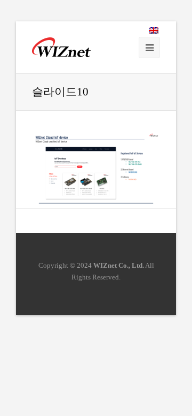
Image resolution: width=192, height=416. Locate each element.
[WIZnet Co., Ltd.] (61, 47)
